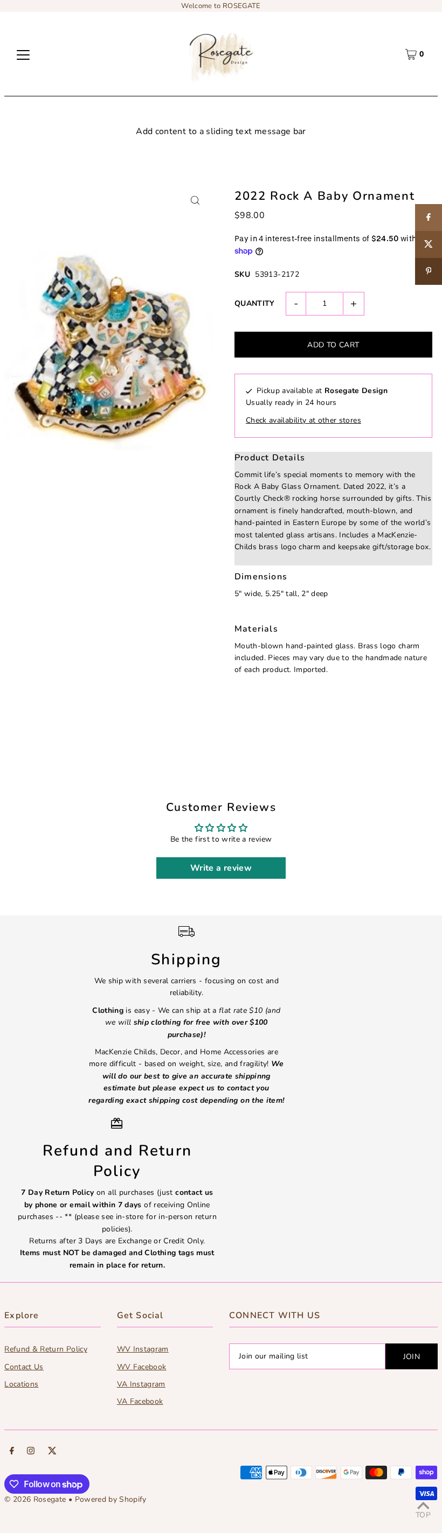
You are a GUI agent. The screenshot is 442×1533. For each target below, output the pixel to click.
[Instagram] (30, 1452)
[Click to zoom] (195, 200)
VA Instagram (141, 1384)
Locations (21, 1384)
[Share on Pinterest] (428, 271)
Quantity (254, 303)
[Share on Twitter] (428, 244)
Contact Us (24, 1367)
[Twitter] (52, 1452)
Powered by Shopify (111, 1499)
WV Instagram (143, 1349)
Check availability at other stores (303, 420)
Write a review (221, 868)
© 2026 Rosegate (35, 1499)
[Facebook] (12, 1452)
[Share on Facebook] (428, 217)
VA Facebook (140, 1401)
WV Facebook (142, 1367)
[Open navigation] (23, 54)
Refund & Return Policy (45, 1349)
